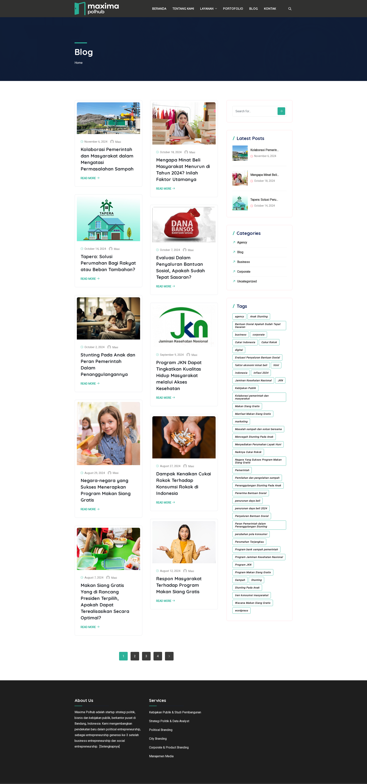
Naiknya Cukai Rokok (248, 452)
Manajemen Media (161, 756)
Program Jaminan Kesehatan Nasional (259, 557)
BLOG (253, 9)
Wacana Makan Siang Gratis (252, 602)
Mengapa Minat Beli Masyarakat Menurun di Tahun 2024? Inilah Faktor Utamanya (264, 175)
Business (243, 262)
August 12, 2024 (170, 571)
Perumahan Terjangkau (249, 541)
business (240, 334)
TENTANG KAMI (183, 9)
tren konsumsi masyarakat (251, 595)
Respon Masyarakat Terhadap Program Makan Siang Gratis (179, 585)
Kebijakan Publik (245, 388)
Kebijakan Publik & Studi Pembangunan (175, 712)
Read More (88, 178)
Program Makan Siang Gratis (253, 572)
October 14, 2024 (95, 249)
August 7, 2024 (93, 577)
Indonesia (241, 372)
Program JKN (243, 564)
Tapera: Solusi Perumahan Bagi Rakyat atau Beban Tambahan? (108, 263)
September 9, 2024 (172, 354)
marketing (241, 421)
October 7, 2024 (170, 250)
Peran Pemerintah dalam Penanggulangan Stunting (251, 525)
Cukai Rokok (269, 342)
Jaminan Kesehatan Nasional (253, 380)
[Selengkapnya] (109, 746)
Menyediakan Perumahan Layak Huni (258, 444)
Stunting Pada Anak (247, 587)
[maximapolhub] (97, 8)
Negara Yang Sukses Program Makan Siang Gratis (258, 461)
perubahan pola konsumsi (251, 534)
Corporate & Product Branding (169, 747)
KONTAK (270, 9)
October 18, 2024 (170, 152)
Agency (242, 242)
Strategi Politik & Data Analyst (169, 721)
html (276, 365)
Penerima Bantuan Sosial (250, 493)
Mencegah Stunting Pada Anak (254, 436)
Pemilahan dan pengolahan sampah (257, 477)
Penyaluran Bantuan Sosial (252, 516)
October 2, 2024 (94, 347)
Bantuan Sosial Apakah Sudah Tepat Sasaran (257, 325)
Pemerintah (242, 470)
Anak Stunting (259, 316)
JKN (280, 380)
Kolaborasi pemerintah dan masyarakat (252, 397)
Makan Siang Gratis (247, 406)
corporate (259, 334)
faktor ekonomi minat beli (251, 365)
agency (239, 316)
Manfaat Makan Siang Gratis (253, 413)
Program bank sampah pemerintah (256, 549)
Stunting (256, 580)
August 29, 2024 (94, 473)
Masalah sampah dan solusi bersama (258, 429)
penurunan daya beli (247, 500)
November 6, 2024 (95, 141)
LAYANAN (207, 9)
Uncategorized (247, 281)
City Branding (158, 738)
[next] (169, 656)
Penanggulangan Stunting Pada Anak (258, 485)
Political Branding (160, 730)
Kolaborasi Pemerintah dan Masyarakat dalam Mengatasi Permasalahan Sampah (264, 150)
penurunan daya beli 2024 (251, 508)
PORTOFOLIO (233, 9)
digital (239, 349)
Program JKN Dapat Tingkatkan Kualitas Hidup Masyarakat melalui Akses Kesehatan (179, 375)
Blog (240, 252)
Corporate (243, 271)
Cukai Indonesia (245, 342)
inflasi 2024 (260, 372)
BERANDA (159, 9)
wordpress (241, 610)
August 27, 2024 (170, 466)
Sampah (240, 580)
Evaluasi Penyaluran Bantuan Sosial (257, 357)
